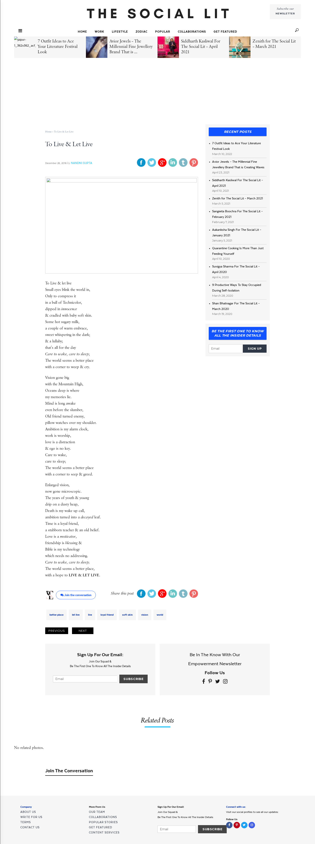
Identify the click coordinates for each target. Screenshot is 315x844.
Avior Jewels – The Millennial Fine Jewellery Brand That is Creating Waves (238, 164)
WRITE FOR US (31, 817)
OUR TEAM (97, 812)
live (90, 614)
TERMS (25, 822)
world (160, 614)
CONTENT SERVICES (104, 832)
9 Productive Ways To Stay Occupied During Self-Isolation (236, 287)
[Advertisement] (158, 92)
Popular (162, 31)
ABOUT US (28, 812)
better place (56, 614)
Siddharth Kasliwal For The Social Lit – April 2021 (237, 182)
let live (76, 614)
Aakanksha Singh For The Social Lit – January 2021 (236, 232)
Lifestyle (120, 31)
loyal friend (107, 614)
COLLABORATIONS (192, 31)
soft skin (127, 614)
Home (82, 31)
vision (144, 614)
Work (99, 31)
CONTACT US (30, 827)
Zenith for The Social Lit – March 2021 (237, 198)
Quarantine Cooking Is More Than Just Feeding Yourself (238, 250)
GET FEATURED (225, 31)
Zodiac (141, 31)
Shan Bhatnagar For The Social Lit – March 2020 (236, 306)
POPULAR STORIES (103, 822)
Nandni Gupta (81, 163)
